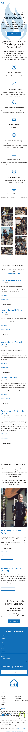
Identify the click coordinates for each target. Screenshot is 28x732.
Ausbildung (20, 12)
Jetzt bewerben (14, 33)
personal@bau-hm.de (13, 273)
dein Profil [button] (4, 295)
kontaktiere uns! (14, 621)
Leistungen (3, 698)
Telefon (3, 649)
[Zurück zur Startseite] (2, 3)
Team (2, 700)
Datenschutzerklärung (10, 667)
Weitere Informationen (10, 731)
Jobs (15, 12)
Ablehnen (15, 728)
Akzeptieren (5, 728)
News (2, 704)
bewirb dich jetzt (7, 304)
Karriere (3, 702)
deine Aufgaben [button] (5, 299)
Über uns (3, 696)
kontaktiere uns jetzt (8, 589)
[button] (26, 3)
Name (3, 635)
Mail (2, 642)
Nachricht (4, 656)
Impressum (20, 731)
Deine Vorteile (8, 12)
